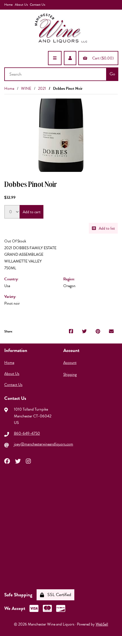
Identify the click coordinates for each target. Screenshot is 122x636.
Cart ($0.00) (102, 58)
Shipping (70, 374)
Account (70, 363)
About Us (21, 4)
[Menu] (55, 58)
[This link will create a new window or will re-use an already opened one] (71, 331)
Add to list (106, 228)
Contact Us (37, 4)
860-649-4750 (27, 433)
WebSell (102, 624)
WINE (26, 88)
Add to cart (32, 212)
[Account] (70, 58)
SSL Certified (58, 594)
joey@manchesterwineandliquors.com (43, 444)
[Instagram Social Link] (28, 460)
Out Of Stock (15, 241)
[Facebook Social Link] (7, 460)
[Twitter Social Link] (18, 460)
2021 (42, 88)
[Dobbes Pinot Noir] (61, 135)
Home (8, 4)
